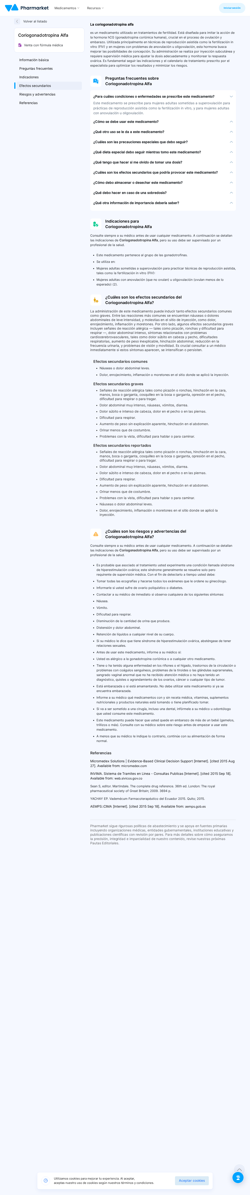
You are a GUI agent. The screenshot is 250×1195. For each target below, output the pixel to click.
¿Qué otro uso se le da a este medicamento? (128, 132)
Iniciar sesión (232, 7)
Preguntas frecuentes (36, 68)
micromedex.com (134, 766)
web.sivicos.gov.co (128, 778)
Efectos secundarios (35, 86)
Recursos (94, 8)
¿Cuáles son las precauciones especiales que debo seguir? (140, 142)
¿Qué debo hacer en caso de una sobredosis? (130, 193)
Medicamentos (65, 8)
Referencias (28, 103)
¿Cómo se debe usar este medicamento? (126, 122)
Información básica (34, 60)
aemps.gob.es (195, 806)
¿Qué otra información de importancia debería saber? (136, 203)
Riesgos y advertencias (37, 94)
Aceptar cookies (192, 1181)
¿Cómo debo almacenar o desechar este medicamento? (138, 183)
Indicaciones (29, 77)
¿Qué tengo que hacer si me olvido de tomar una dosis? (137, 162)
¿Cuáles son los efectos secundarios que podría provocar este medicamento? (155, 172)
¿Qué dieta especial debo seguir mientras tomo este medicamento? (147, 152)
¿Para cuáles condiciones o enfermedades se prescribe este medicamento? (153, 96)
